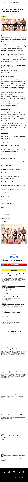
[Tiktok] (23, 473)
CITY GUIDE (4, 16)
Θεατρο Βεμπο (18, 260)
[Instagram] (9, 473)
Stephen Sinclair (20, 259)
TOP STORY (4, 272)
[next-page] (4, 463)
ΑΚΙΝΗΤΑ (4, 303)
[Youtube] (19, 473)
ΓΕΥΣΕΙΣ (2, 454)
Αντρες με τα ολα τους (7, 260)
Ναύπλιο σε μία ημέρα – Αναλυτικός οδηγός (10, 296)
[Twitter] (14, 257)
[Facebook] (11, 257)
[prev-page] (2, 463)
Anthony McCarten (10, 259)
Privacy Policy (20, 477)
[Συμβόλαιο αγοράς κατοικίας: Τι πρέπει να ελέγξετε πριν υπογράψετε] (14, 406)
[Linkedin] (16, 257)
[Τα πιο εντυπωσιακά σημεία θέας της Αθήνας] (14, 427)
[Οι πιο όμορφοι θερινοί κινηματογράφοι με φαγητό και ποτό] (14, 447)
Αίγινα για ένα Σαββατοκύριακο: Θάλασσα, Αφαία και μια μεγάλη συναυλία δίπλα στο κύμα (13, 287)
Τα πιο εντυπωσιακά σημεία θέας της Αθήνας (11, 312)
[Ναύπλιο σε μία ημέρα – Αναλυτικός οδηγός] (14, 386)
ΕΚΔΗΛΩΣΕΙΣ (4, 285)
